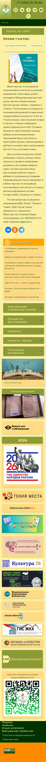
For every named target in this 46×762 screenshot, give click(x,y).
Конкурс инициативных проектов (22, 297)
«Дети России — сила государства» (23, 283)
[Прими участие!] (23, 68)
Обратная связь (10, 739)
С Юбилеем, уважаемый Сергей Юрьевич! (21, 250)
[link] (23, 31)
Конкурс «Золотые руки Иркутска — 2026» (23, 290)
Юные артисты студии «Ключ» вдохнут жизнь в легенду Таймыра (22, 275)
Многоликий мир (13, 382)
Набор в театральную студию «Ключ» (24, 257)
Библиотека (22, 507)
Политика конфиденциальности (18, 735)
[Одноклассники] (15, 230)
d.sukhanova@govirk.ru (20, 221)
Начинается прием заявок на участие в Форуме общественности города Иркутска (24, 265)
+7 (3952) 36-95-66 (29, 2)
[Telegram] (21, 230)
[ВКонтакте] (8, 230)
